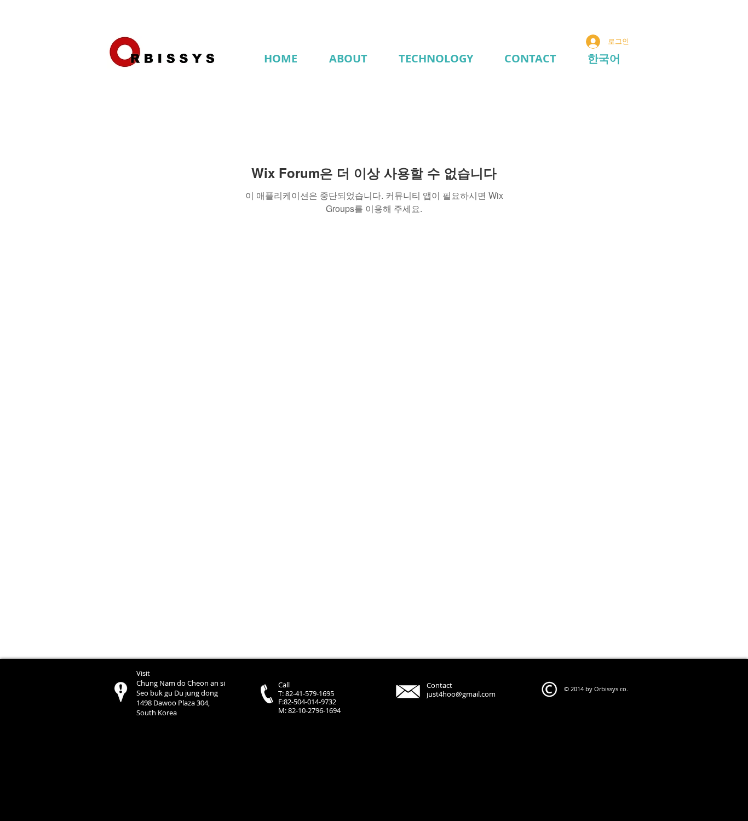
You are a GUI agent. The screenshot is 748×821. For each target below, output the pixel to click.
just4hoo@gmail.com (461, 694)
